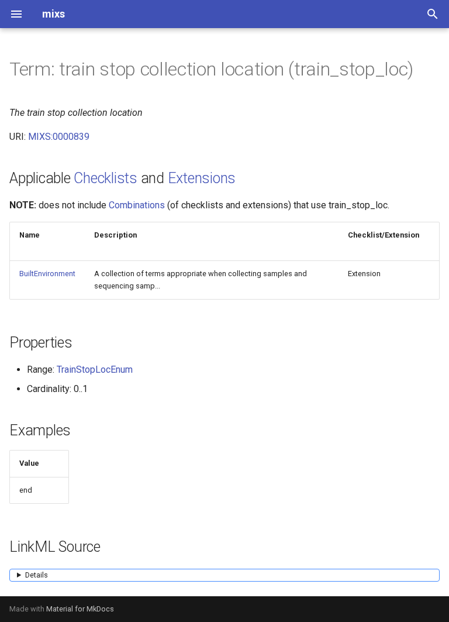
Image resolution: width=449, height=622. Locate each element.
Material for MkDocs (80, 608)
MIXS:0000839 (58, 136)
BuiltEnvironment (47, 273)
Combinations (137, 205)
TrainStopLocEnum (95, 369)
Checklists (105, 178)
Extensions (202, 178)
